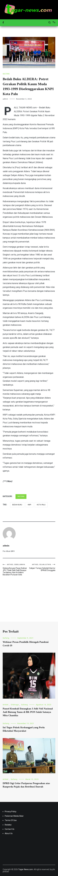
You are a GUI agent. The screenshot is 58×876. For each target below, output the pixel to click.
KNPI (29, 505)
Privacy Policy (10, 811)
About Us (9, 833)
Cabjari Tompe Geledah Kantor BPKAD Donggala (42, 567)
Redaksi (8, 825)
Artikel (5, 705)
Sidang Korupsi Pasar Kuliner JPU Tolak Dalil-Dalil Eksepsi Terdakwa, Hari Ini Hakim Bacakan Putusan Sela (15, 570)
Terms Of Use (11, 820)
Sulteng (6, 74)
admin (5, 99)
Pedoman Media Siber (14, 816)
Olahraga (15, 705)
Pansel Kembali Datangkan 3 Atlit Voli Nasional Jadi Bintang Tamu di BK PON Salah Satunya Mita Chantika (28, 712)
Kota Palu (41, 505)
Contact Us (9, 829)
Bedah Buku (17, 505)
